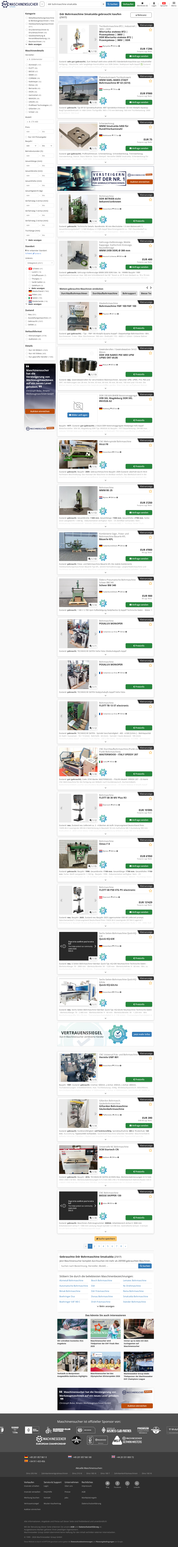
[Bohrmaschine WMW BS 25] (78, 500)
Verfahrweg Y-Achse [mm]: (36, 211)
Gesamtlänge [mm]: (33, 161)
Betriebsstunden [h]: (34, 151)
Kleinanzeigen (38, 335)
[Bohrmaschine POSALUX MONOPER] (78, 633)
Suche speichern (106, 1238)
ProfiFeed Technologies (40, 105)
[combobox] (40, 263)
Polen (36, 294)
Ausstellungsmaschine (39, 318)
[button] (173, 4)
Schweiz (33, 253)
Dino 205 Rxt (31, 1473)
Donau (33, 85)
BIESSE (33, 71)
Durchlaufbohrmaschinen (74, 293)
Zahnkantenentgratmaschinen (54, 1473)
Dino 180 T (105, 1473)
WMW (33, 75)
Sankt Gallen (38, 282)
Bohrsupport (129, 293)
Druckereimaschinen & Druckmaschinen (39, 31)
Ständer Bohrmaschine (134, 1301)
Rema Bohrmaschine (133, 1291)
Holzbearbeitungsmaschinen (41, 25)
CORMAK (34, 78)
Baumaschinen (37, 41)
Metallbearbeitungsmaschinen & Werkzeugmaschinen (42, 19)
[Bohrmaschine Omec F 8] (78, 854)
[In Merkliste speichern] (150, 30)
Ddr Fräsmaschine (100, 1291)
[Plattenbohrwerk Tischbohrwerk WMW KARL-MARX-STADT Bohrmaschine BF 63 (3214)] (78, 90)
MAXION (34, 98)
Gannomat (35, 95)
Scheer (33, 112)
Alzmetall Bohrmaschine (71, 1280)
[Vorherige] (61, 39)
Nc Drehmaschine (132, 1285)
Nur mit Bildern (38, 350)
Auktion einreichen (139, 181)
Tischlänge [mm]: (32, 230)
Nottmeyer (35, 81)
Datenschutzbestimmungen (82, 1542)
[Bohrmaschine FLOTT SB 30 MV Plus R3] (78, 808)
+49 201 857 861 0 (38, 1457)
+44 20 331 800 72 (125, 1457)
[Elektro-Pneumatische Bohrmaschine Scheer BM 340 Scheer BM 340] (78, 592)
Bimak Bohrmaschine (69, 1291)
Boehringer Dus (67, 1296)
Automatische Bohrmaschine (73, 1285)
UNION (33, 102)
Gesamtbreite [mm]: (34, 171)
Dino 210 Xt (77, 1473)
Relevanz (141, 15)
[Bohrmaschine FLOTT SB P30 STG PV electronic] (78, 900)
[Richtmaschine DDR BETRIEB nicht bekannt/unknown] (78, 209)
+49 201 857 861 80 (82, 1457)
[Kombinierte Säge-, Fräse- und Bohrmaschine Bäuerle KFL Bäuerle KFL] (78, 546)
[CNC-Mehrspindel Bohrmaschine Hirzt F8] (78, 454)
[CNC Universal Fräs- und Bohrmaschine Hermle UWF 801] (78, 1067)
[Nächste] (95, 39)
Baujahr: (29, 141)
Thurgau (37, 278)
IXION (33, 91)
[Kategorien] (42, 4)
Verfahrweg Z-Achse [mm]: (36, 220)
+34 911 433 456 (37, 1461)
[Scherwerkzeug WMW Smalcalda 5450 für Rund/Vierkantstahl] (78, 136)
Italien (37, 298)
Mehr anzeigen (106, 1306)
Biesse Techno (148, 293)
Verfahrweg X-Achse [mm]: (36, 201)
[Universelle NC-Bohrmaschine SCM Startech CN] (78, 1159)
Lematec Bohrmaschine (134, 1280)
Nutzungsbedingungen (105, 1542)
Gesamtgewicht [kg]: (34, 191)
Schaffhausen (39, 275)
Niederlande (40, 301)
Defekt (32, 324)
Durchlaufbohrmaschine (105, 293)
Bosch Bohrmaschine (101, 1280)
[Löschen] (103, 4)
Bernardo (34, 88)
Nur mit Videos (37, 353)
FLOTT (33, 68)
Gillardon (34, 108)
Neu (32, 314)
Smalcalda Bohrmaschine (135, 1296)
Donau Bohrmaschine (102, 1296)
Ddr (93, 1285)
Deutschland (40, 291)
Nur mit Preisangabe (37, 137)
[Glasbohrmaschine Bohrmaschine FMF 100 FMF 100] (78, 316)
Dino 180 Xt (91, 1473)
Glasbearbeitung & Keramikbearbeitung (39, 37)
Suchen (114, 4)
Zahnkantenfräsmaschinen (126, 1473)
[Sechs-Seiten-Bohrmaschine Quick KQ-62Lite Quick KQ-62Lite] (78, 992)
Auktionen (35, 339)
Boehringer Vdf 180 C (69, 1301)
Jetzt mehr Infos (142, 1034)
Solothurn (37, 285)
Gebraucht (35, 321)
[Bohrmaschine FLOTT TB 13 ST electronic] (78, 715)
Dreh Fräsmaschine (100, 1301)
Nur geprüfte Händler (41, 357)
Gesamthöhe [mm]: (33, 181)
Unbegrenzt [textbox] (35, 263)
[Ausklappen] (105, 70)
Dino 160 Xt (147, 1473)
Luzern (36, 272)
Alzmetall (35, 64)
